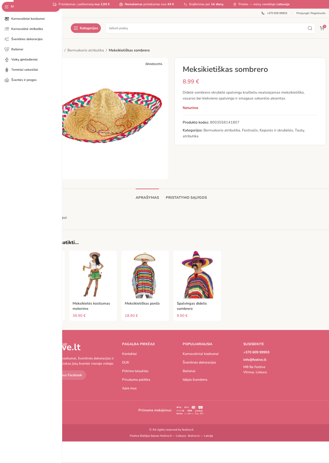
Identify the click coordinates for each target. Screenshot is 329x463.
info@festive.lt (254, 359)
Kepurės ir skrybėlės (276, 130)
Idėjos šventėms (195, 379)
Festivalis (250, 130)
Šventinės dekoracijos (199, 362)
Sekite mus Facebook (66, 375)
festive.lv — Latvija (200, 436)
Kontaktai (129, 353)
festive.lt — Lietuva (173, 436)
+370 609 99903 (256, 352)
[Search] (310, 28)
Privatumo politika (136, 379)
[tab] (147, 195)
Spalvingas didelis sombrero (192, 306)
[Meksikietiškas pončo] (145, 274)
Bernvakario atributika (85, 50)
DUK (125, 362)
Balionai (189, 371)
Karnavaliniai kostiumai (201, 353)
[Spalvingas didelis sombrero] (197, 274)
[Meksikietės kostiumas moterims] (93, 274)
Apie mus (129, 388)
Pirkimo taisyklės (135, 371)
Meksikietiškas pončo (142, 303)
